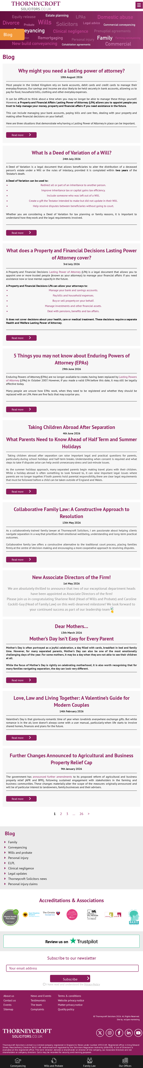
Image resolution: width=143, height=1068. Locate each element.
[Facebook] (119, 1033)
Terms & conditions (69, 996)
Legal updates (17, 873)
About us (8, 996)
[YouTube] (138, 1033)
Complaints (37, 1009)
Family (12, 842)
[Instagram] (109, 1033)
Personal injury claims (23, 884)
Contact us (9, 1000)
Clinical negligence (21, 868)
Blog (10, 833)
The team (36, 1004)
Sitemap (8, 1009)
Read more (18, 135)
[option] (10, 914)
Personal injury (18, 858)
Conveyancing (17, 847)
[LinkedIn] (129, 1033)
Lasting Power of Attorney (65, 272)
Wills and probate (20, 853)
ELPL (11, 863)
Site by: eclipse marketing (128, 1019)
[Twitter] (100, 1033)
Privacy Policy (92, 984)
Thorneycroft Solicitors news (27, 879)
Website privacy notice (71, 1000)
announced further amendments (52, 776)
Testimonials (38, 1000)
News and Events (41, 996)
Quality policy (66, 1009)
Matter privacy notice (70, 1004)
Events (7, 1004)
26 (81, 814)
